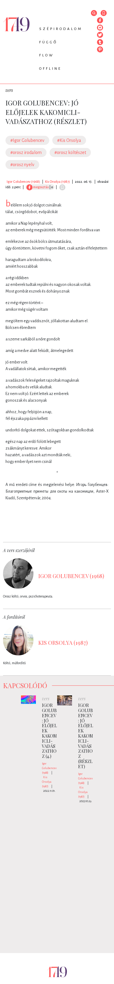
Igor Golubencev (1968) (23, 181)
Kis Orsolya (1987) (57, 181)
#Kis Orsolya (69, 140)
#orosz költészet (70, 152)
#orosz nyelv (22, 164)
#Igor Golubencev (27, 140)
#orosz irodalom (26, 152)
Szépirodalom (60, 29)
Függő (48, 42)
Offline (50, 69)
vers (9, 90)
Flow (46, 55)
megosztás (41, 187)
